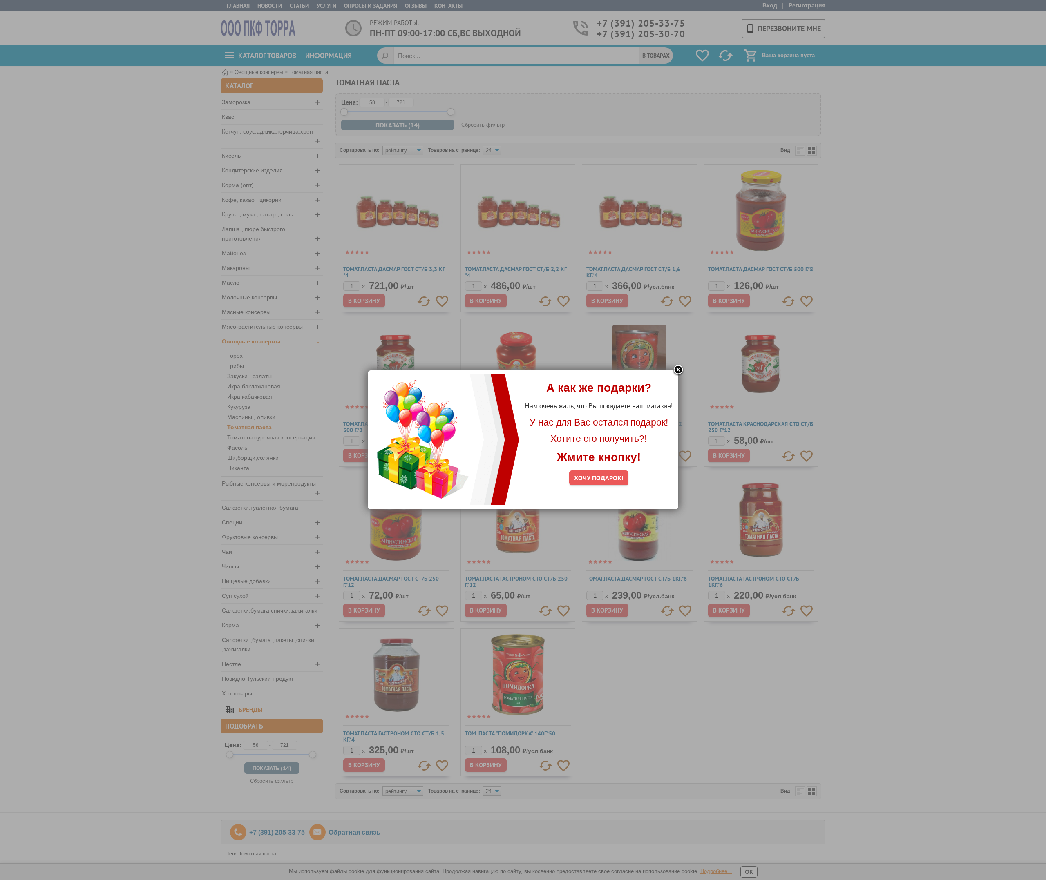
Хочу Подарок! (599, 478)
